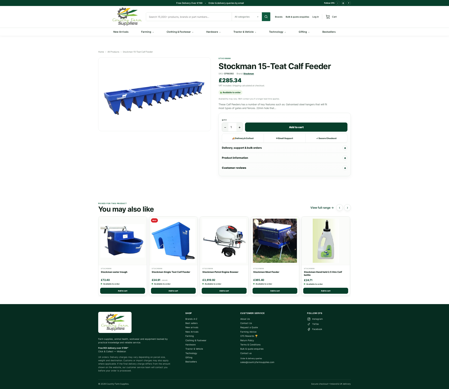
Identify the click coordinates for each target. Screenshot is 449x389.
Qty (224, 120)
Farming (147, 31)
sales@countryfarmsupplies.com (257, 362)
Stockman (248, 73)
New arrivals (191, 327)
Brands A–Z (191, 319)
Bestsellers (329, 31)
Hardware (213, 31)
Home (101, 51)
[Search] (266, 16)
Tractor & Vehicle (244, 31)
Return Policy (247, 340)
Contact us (246, 353)
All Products (113, 51)
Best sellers (191, 323)
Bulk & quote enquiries (297, 16)
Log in (315, 16)
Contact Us (246, 323)
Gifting (304, 31)
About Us (245, 319)
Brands (279, 16)
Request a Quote (249, 327)
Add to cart (296, 127)
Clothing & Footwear (180, 31)
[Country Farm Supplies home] (127, 16)
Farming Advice (248, 331)
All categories (242, 16)
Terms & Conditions (250, 344)
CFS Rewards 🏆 (249, 336)
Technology (277, 31)
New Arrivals (121, 31)
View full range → (322, 207)
